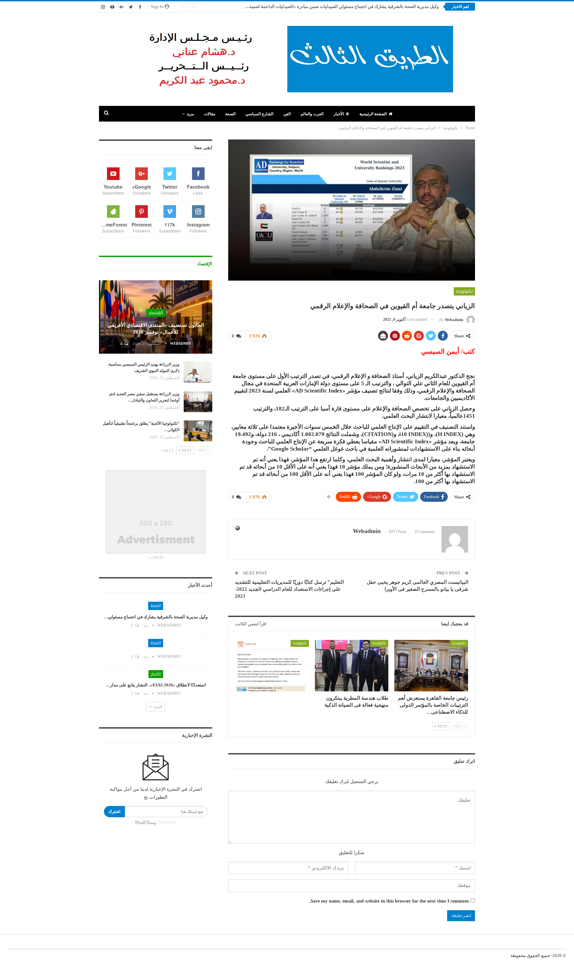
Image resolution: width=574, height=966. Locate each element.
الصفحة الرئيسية (373, 114)
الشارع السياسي (259, 114)
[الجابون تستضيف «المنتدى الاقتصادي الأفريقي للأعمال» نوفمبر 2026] (155, 317)
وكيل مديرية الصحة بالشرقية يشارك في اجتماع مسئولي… (156, 616)
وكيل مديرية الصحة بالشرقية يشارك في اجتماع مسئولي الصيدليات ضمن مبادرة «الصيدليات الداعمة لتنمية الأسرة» (336, 6)
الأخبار (339, 114)
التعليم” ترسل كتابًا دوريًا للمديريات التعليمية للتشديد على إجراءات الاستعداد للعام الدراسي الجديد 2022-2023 (289, 589)
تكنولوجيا (464, 291)
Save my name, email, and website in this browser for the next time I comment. (389, 901)
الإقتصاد (155, 312)
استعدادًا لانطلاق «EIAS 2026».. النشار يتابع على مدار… (156, 684)
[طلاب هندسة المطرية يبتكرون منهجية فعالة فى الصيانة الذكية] (352, 665)
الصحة (230, 114)
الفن (287, 114)
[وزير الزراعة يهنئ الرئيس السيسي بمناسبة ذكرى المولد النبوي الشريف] (198, 372)
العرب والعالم (312, 114)
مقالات (209, 114)
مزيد (190, 114)
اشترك (114, 811)
